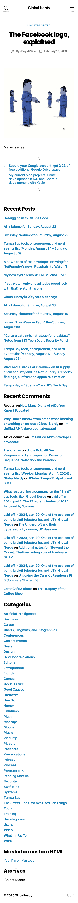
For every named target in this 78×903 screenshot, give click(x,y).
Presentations (14, 754)
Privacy (9, 760)
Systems (10, 792)
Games (9, 678)
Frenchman (12, 450)
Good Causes (14, 689)
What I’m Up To (15, 835)
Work (8, 841)
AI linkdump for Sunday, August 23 (30, 226)
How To (9, 700)
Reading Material (17, 776)
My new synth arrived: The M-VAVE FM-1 (35, 275)
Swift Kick (11, 787)
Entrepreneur (14, 668)
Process (10, 765)
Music (8, 733)
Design (9, 651)
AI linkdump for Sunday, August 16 (30, 305)
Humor (9, 706)
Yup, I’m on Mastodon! (20, 860)
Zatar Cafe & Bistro (18, 589)
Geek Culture (14, 684)
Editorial (10, 662)
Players (9, 743)
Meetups (10, 722)
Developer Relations (19, 657)
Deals (8, 646)
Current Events (15, 641)
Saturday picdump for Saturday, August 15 (36, 314)
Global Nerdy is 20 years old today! (30, 297)
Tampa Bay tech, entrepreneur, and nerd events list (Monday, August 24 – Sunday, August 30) (35, 248)
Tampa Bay (12, 797)
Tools (8, 808)
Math (8, 716)
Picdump (10, 738)
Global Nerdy (39, 8)
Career (9, 624)
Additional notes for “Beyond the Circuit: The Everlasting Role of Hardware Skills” (36, 552)
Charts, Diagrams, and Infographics (30, 630)
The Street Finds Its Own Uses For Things (35, 803)
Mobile (9, 727)
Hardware (11, 695)
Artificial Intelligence (20, 614)
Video (8, 830)
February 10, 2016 (55, 51)
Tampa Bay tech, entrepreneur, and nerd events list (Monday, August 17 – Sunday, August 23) (35, 354)
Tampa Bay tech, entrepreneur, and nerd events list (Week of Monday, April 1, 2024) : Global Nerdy (37, 473)
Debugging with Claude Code (26, 218)
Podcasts (11, 749)
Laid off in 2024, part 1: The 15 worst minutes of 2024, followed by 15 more (36, 501)
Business (11, 619)
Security (10, 781)
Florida (9, 673)
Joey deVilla (28, 51)
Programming (14, 770)
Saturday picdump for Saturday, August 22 (36, 235)
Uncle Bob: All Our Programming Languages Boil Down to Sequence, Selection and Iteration (33, 455)
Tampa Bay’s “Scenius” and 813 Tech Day (36, 385)
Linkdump (11, 711)
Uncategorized (39, 25)
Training (10, 814)
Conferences (14, 635)
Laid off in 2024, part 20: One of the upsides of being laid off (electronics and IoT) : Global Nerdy (39, 519)
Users (8, 824)
